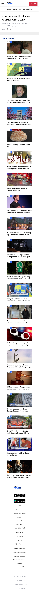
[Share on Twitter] (10, 29)
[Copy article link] (12, 29)
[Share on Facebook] (7, 29)
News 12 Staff (6, 23)
